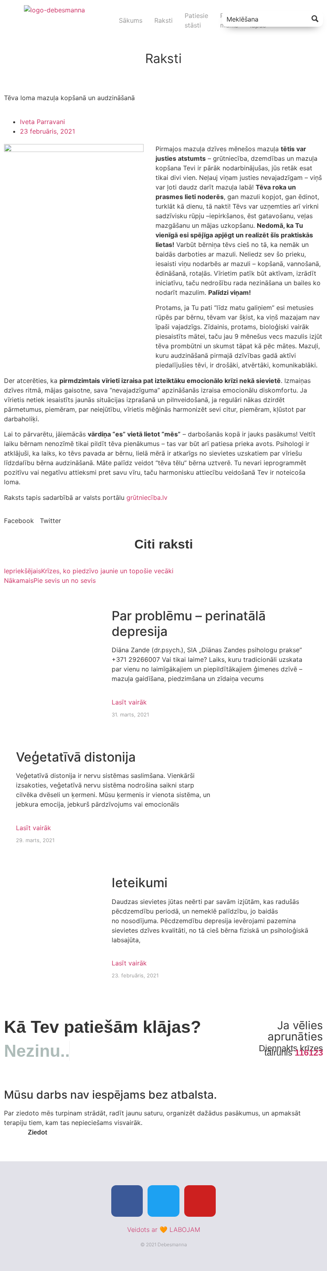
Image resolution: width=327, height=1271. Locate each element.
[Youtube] (200, 1201)
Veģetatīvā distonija (76, 757)
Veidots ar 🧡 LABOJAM (163, 1230)
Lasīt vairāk (129, 702)
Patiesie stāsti (196, 20)
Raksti (163, 20)
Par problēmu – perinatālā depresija (189, 623)
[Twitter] (163, 1201)
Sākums (130, 20)
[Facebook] (127, 1201)
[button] (19, 520)
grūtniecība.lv (146, 497)
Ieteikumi (139, 882)
